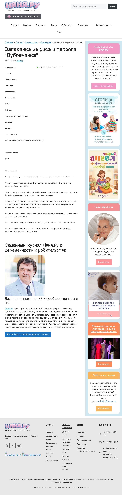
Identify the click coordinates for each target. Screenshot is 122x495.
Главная (14, 25)
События (65, 25)
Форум (54, 25)
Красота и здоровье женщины (66, 442)
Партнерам (81, 444)
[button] (45, 25)
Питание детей (52, 460)
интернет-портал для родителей (18, 430)
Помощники (83, 25)
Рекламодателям (84, 440)
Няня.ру (9, 309)
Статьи (39, 25)
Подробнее (103, 262)
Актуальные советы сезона (67, 466)
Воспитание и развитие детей (51, 446)
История (80, 436)
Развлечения (102, 25)
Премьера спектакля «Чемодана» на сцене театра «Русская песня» (104, 329)
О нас (59, 32)
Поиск (112, 6)
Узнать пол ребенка (104, 86)
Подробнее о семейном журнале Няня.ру (28, 334)
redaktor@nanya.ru (107, 401)
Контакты (105, 424)
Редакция (81, 432)
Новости (27, 25)
